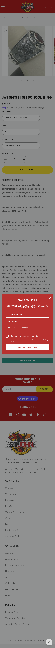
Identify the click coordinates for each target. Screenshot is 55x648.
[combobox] (12, 327)
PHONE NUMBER (12, 322)
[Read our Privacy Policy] (47, 340)
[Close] (50, 297)
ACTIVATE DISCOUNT (27, 347)
